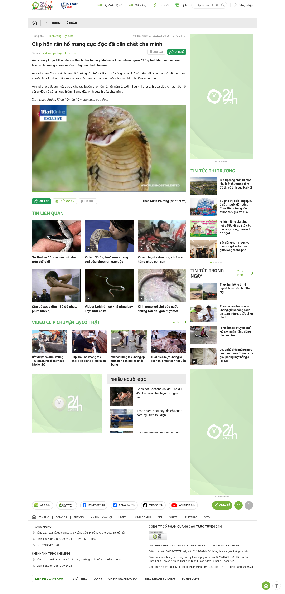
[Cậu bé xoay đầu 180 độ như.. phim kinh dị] (56, 285)
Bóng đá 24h (127, 505)
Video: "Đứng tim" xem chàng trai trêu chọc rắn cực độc (106, 259)
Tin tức (60, 14)
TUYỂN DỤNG (190, 578)
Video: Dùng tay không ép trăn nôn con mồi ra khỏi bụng (128, 360)
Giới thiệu (80, 578)
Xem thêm (176, 322)
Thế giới (197, 14)
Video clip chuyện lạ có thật (59, 53)
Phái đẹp (246, 14)
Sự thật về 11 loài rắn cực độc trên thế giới (54, 259)
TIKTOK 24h (156, 505)
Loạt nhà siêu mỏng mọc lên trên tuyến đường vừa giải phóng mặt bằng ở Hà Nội (236, 355)
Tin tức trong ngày (207, 273)
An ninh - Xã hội (101, 517)
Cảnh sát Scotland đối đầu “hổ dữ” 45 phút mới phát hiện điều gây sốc (159, 393)
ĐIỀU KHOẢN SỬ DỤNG (160, 578)
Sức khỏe (162, 14)
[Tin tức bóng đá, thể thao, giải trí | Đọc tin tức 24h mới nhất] (42, 9)
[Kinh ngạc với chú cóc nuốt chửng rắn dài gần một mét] (162, 285)
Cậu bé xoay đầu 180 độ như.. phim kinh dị (54, 309)
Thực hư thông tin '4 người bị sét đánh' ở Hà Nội (235, 288)
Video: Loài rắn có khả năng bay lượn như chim (109, 309)
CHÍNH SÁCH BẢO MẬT (123, 578)
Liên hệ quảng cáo (49, 578)
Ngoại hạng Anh (100, 14)
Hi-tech (180, 14)
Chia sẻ (179, 51)
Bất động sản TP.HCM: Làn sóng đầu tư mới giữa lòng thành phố (234, 246)
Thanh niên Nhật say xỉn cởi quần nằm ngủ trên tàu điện (159, 413)
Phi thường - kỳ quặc (61, 23)
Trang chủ (38, 36)
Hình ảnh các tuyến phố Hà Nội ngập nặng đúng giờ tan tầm (235, 331)
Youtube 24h (187, 505)
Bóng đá (77, 14)
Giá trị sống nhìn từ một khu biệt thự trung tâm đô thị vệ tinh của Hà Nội (236, 183)
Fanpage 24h (96, 505)
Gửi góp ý (68, 201)
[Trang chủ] (38, 23)
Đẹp (160, 517)
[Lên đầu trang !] (276, 585)
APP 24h (45, 505)
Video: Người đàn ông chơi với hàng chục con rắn (160, 259)
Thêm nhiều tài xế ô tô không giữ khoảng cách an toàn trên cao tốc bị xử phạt (236, 312)
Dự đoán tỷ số (113, 5)
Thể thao (215, 14)
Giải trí (144, 14)
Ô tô (230, 14)
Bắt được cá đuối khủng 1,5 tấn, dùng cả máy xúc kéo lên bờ (48, 360)
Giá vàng (141, 5)
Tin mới (164, 5)
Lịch (184, 5)
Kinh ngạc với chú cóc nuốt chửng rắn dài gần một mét (158, 309)
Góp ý (98, 578)
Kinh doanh (125, 14)
